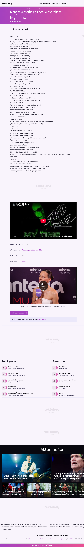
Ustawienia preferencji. (56, 538)
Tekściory (8, 8)
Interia (3, 8)
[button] (45, 3)
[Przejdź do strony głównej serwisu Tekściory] (7, 3)
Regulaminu (32, 539)
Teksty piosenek (17, 8)
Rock (23, 8)
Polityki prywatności (44, 539)
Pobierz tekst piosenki (19, 313)
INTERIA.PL (72, 539)
